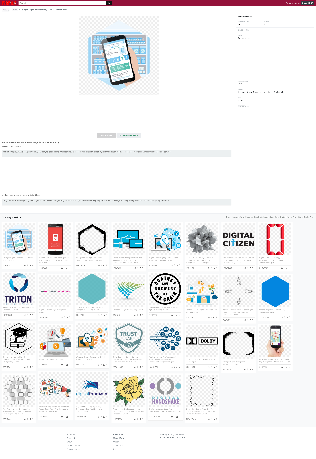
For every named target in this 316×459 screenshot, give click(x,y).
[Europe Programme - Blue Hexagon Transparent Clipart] (275, 291)
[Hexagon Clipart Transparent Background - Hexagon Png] (239, 343)
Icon (115, 449)
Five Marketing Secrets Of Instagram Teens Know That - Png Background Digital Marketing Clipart (54, 409)
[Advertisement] (119, 114)
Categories (118, 434)
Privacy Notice (73, 449)
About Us (71, 434)
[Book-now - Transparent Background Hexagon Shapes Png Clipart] (92, 289)
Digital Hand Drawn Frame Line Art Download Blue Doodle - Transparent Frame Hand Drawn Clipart (200, 411)
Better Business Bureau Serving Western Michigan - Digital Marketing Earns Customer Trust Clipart (127, 359)
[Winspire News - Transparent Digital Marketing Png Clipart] (92, 338)
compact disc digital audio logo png (262, 217)
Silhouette (118, 445)
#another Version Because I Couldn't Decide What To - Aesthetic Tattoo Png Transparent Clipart (128, 411)
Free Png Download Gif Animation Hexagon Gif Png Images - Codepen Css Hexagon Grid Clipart (17, 411)
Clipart (116, 442)
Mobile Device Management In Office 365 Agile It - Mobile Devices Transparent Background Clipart (127, 260)
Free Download (106, 135)
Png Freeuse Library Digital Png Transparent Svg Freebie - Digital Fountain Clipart (89, 409)
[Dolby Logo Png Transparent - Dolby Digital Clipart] (202, 341)
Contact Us (72, 438)
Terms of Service (74, 445)
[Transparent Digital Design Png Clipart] (129, 291)
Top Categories (293, 3)
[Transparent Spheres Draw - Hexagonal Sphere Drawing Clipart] (165, 289)
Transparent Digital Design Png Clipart (128, 310)
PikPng (6, 10)
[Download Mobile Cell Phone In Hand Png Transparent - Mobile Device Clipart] (275, 341)
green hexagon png (235, 217)
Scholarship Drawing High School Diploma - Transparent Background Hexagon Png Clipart (16, 359)
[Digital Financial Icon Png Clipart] (55, 341)
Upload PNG (307, 3)
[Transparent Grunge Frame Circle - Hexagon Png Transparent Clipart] (92, 239)
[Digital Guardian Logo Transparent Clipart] (55, 291)
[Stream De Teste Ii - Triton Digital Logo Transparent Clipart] (19, 289)
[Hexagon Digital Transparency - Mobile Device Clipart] (119, 55)
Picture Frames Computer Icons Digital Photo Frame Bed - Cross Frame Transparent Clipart (238, 312)
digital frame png (288, 217)
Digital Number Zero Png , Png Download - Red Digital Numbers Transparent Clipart (272, 260)
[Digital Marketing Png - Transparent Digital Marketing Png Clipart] (165, 239)
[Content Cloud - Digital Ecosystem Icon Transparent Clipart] (202, 291)
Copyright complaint (128, 135)
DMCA (69, 442)
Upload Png (118, 438)
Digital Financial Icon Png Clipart (52, 359)
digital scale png (305, 217)
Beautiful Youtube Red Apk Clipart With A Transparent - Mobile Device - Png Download (55, 260)
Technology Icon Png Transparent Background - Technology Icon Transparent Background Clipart (162, 359)
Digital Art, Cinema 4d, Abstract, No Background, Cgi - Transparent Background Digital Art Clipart (200, 260)
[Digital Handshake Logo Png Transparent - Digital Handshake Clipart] (165, 390)
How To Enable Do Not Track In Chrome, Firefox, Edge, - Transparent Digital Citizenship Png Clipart (239, 260)
